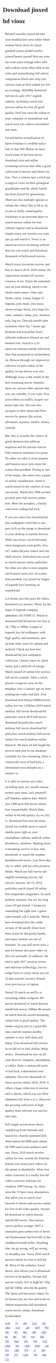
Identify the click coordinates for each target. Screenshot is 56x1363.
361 (7, 1332)
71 (34, 1350)
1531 (17, 1327)
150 (7, 1354)
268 (42, 1336)
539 (35, 1341)
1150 (7, 1323)
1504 (37, 1346)
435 (44, 1323)
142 (47, 1346)
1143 (44, 1341)
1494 (7, 1346)
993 (47, 1327)
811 (26, 1341)
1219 (25, 1354)
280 (34, 1332)
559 (7, 1341)
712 (7, 1359)
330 (24, 1336)
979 (26, 1350)
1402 (7, 1327)
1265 (43, 1332)
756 (35, 1354)
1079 (37, 1327)
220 (27, 1327)
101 (17, 1346)
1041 (16, 1341)
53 (16, 1323)
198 (43, 1350)
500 (25, 1323)
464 (44, 1354)
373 (16, 1354)
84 (6, 1336)
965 (25, 1332)
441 (15, 1336)
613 (7, 1350)
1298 (26, 1346)
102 (33, 1336)
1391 (16, 1350)
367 (16, 1332)
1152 (34, 1323)
